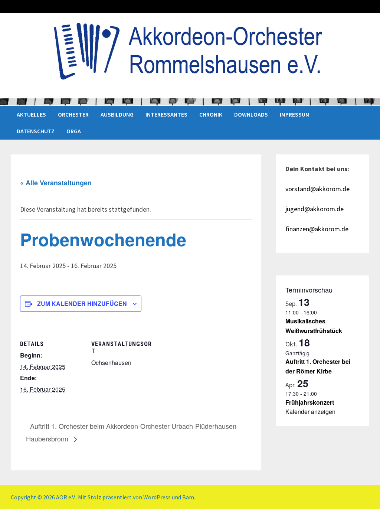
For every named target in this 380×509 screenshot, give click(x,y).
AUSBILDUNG (117, 114)
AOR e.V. (66, 497)
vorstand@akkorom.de (317, 189)
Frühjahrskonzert (309, 402)
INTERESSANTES (166, 114)
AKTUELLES (31, 114)
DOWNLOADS (251, 114)
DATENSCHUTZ (36, 131)
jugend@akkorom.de (314, 209)
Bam (188, 497)
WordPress (157, 497)
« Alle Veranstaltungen (56, 182)
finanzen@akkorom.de (316, 229)
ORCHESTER (73, 114)
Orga (73, 131)
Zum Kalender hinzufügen (82, 303)
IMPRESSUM (294, 114)
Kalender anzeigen (310, 411)
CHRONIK (210, 114)
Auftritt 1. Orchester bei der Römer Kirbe (317, 366)
